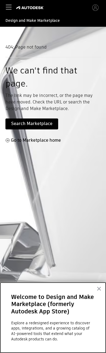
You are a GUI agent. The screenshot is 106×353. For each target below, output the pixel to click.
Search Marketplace (31, 123)
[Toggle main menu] (8, 7)
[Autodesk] (30, 8)
